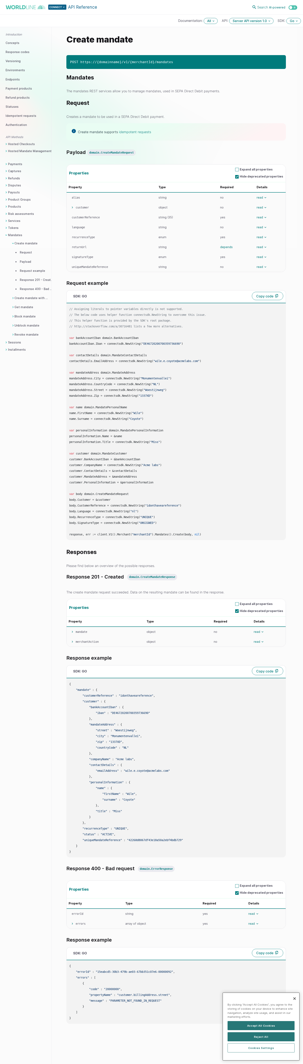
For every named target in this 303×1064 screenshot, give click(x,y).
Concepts (12, 43)
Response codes (17, 52)
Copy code (265, 296)
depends (226, 247)
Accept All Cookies (261, 1025)
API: (225, 21)
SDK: (282, 21)
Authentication (16, 125)
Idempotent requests (21, 115)
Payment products (19, 88)
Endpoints (13, 79)
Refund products (18, 97)
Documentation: (191, 21)
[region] (261, 1026)
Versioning (13, 61)
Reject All (261, 1036)
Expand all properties (256, 169)
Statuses (12, 106)
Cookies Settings (261, 1048)
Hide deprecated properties (261, 176)
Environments (15, 70)
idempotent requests (135, 132)
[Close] (294, 998)
